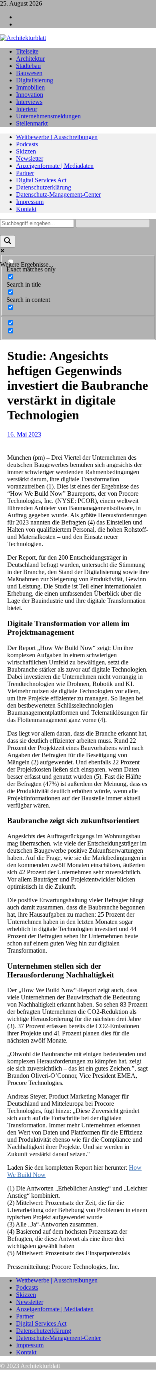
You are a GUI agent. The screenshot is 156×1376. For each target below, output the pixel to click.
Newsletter (29, 158)
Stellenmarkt (32, 123)
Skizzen (26, 151)
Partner (25, 173)
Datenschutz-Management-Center (58, 194)
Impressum (30, 201)
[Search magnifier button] (7, 241)
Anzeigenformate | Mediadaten (55, 165)
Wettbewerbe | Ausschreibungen (57, 137)
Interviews (29, 101)
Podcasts (27, 144)
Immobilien (30, 87)
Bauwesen (29, 73)
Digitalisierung (34, 80)
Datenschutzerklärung (43, 187)
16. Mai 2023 (24, 434)
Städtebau (28, 65)
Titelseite (27, 51)
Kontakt (26, 208)
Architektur (30, 58)
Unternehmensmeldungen (48, 116)
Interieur (26, 109)
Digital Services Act (41, 180)
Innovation (29, 94)
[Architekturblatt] (23, 37)
